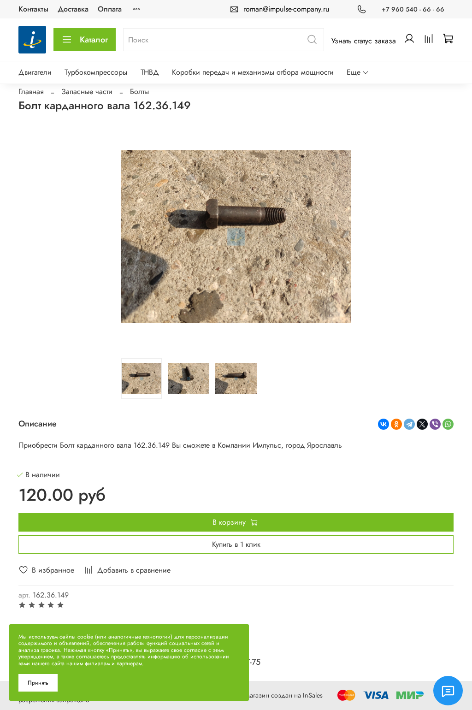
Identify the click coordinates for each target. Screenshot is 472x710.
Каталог (94, 40)
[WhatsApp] (448, 424)
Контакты (33, 9)
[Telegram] (409, 424)
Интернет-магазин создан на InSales (270, 695)
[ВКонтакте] (383, 424)
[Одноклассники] (396, 424)
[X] (422, 424)
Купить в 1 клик (236, 544)
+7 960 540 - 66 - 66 (413, 9)
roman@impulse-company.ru (286, 9)
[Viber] (435, 424)
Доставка (73, 9)
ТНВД (150, 72)
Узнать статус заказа (363, 41)
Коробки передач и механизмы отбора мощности (253, 72)
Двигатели (35, 72)
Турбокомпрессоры (96, 72)
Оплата (110, 9)
